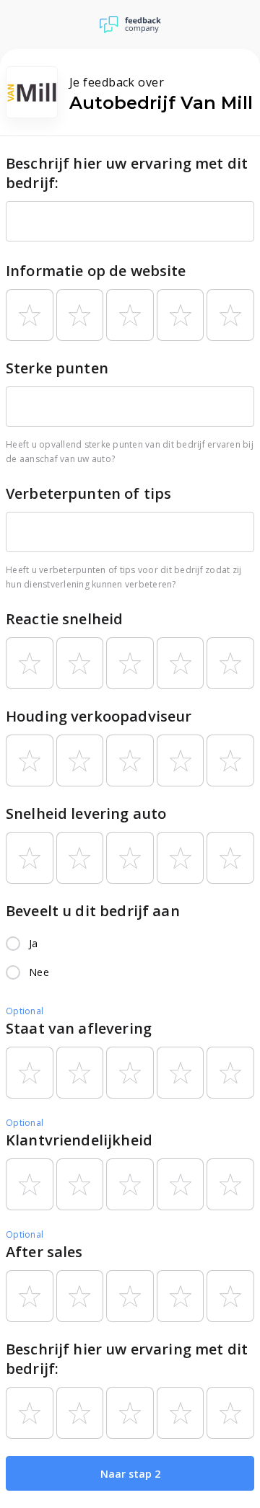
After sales (44, 1251)
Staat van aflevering (79, 1028)
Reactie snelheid (64, 619)
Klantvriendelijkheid (79, 1140)
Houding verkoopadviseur (98, 716)
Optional (24, 1011)
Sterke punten (57, 368)
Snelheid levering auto (86, 813)
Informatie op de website (96, 270)
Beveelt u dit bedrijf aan (93, 911)
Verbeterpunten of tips (88, 493)
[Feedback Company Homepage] (130, 24)
